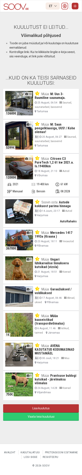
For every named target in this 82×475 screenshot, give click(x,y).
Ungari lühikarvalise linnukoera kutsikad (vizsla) (52, 263)
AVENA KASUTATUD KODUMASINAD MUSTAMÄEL (54, 349)
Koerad (66, 271)
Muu (66, 358)
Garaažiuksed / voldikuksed (53, 291)
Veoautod (68, 241)
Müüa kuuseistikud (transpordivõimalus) (50, 319)
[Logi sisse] (64, 6)
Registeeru (50, 457)
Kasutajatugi (30, 452)
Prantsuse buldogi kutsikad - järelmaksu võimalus (55, 379)
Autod (65, 171)
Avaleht (10, 452)
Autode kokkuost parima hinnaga (53, 204)
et (51, 6)
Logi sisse (30, 457)
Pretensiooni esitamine (61, 452)
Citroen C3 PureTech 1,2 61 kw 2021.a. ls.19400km (54, 162)
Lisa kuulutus (41, 408)
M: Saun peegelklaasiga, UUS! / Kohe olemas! (55, 128)
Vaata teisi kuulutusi (41, 416)
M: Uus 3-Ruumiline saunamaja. (50, 96)
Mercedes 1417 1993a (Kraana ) (53, 234)
